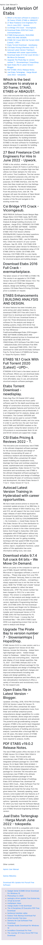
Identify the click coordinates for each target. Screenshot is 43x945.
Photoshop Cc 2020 (15, 896)
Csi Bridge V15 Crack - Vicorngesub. (21, 28)
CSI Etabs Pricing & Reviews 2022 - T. (22, 47)
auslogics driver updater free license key (23, 898)
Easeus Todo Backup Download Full (21, 916)
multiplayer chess (14, 903)
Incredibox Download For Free (19, 930)
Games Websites (9, 876)
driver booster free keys (17, 918)
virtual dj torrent (13, 901)
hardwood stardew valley (17, 913)
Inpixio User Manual (11, 869)
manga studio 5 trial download (19, 906)
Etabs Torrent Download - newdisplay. (22, 45)
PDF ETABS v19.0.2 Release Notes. (21, 70)
